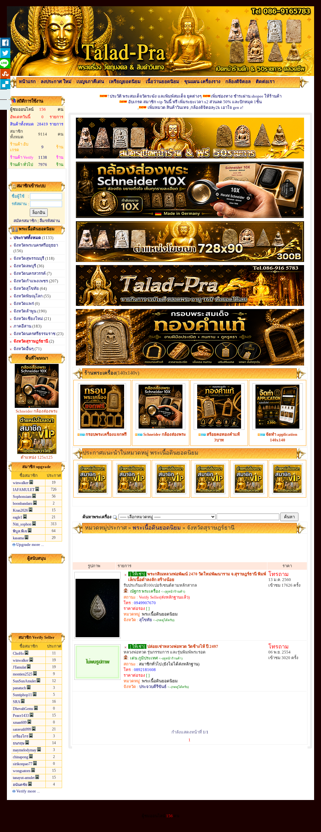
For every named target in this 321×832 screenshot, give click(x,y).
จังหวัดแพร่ (24, 303)
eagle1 (17, 517)
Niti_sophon (22, 524)
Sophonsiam (22, 496)
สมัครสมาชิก (25, 220)
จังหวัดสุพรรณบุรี (28, 258)
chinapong (20, 757)
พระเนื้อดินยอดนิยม (157, 528)
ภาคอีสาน (22, 326)
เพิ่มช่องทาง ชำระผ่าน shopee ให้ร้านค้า (246, 96)
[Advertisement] (36, 597)
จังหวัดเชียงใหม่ (28, 318)
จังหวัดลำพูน (25, 311)
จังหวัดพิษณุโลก (28, 296)
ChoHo (18, 653)
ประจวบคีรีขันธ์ (152, 686)
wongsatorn (21, 771)
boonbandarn (22, 503)
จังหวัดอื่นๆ (23, 348)
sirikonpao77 (22, 764)
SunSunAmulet (24, 681)
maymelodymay (24, 750)
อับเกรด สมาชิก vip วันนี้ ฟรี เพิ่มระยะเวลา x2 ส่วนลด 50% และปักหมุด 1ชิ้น (194, 101)
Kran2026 (20, 510)
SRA (16, 702)
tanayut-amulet (23, 778)
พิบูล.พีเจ (20, 531)
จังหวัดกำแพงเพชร (31, 281)
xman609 (20, 722)
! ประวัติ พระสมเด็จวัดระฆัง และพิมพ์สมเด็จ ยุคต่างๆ (155, 96)
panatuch (19, 688)
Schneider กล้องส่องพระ (37, 411)
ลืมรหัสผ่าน (49, 220)
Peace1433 (21, 715)
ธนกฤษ (18, 743)
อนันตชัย (20, 784)
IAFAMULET (23, 490)
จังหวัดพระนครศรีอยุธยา (35, 245)
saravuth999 (22, 729)
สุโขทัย (145, 619)
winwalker (21, 483)
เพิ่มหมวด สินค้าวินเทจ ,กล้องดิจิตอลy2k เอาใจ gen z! (195, 107)
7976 (42, 164)
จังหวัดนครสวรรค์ (30, 273)
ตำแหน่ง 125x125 (37, 457)
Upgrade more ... (29, 544)
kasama (18, 538)
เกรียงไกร (20, 736)
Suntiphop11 (22, 695)
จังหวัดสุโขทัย (26, 288)
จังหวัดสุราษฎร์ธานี (31, 341)
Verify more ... (27, 791)
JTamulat (19, 667)
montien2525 (22, 674)
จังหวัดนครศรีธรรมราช (34, 333)
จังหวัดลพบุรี (24, 266)
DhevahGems (23, 709)
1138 (42, 157)
